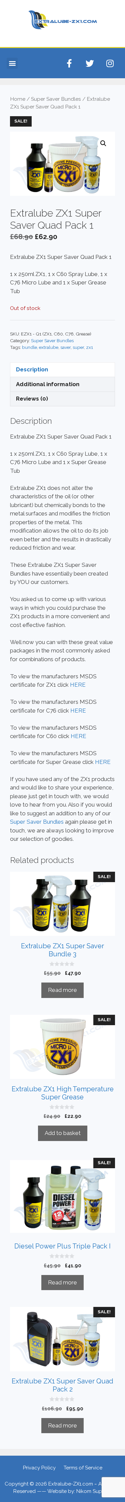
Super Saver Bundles (56, 99)
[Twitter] (89, 63)
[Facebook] (69, 63)
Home (17, 99)
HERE (78, 684)
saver (65, 347)
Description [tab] (32, 369)
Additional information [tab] (47, 384)
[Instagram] (110, 63)
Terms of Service (83, 1468)
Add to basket (63, 1133)
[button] (12, 63)
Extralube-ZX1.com (70, 1484)
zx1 (89, 347)
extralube (48, 347)
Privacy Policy (39, 1468)
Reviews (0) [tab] (32, 398)
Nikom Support (94, 1491)
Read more (62, 990)
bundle (29, 347)
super (78, 347)
